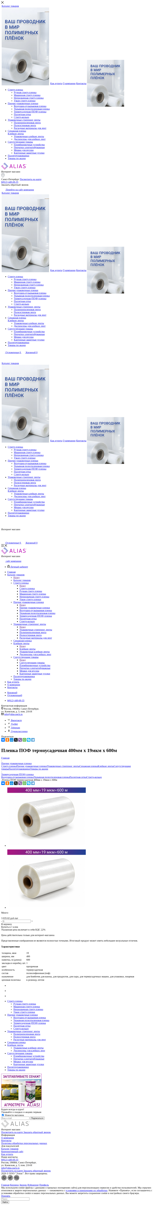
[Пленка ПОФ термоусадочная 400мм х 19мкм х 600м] (46, 845)
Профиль (44, 1185)
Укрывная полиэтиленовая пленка (51, 777)
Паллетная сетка (78, 777)
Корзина (14, 1185)
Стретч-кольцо (94, 777)
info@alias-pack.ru (13, 714)
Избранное (33, 1185)
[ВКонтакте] (3, 740)
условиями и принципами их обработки (86, 1190)
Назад (16, 577)
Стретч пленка (27, 588)
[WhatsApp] (24, 740)
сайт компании (13, 561)
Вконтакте (16, 720)
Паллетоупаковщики (19, 769)
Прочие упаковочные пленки (35, 607)
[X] (16, 740)
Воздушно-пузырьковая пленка (17, 777)
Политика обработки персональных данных (24, 1143)
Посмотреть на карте (30, 179)
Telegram (15, 727)
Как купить (7, 1154)
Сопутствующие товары (32, 662)
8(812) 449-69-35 (9, 182)
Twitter (14, 724)
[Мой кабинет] (3, 356)
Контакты (6, 1140)
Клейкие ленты (27, 649)
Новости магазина (14, 1115)
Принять (5, 1196)
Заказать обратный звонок (37, 1132)
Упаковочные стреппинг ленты (36, 629)
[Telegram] (33, 740)
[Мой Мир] (11, 740)
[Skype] (28, 740)
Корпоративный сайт (12, 1151)
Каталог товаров (22, 580)
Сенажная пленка (89, 766)
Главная (5, 1185)
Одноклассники (19, 731)
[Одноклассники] (7, 740)
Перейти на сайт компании (19, 189)
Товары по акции (39, 769)
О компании (7, 1137)
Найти (5, 1202)
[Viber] (20, 740)
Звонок (23, 1185)
